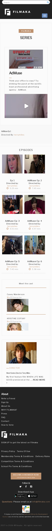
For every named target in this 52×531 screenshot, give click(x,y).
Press (4, 414)
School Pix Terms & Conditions (16, 466)
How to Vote (7, 425)
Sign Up (5, 402)
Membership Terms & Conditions (17, 456)
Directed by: (12, 183)
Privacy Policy (8, 451)
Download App (26, 492)
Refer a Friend (8, 398)
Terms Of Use (23, 451)
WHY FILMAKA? (9, 410)
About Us (5, 406)
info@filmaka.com (41, 502)
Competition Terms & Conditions (17, 461)
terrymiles (19, 135)
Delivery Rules (42, 456)
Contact (5, 421)
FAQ (3, 417)
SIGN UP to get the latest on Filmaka (19, 442)
